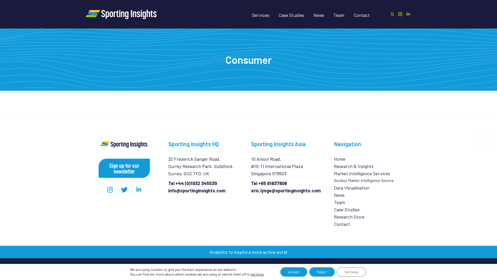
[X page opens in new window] (392, 14)
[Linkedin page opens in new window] (408, 14)
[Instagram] (110, 189)
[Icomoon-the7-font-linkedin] (138, 189)
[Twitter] (124, 189)
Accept (293, 272)
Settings (351, 272)
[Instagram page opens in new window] (400, 14)
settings (257, 274)
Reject (322, 272)
